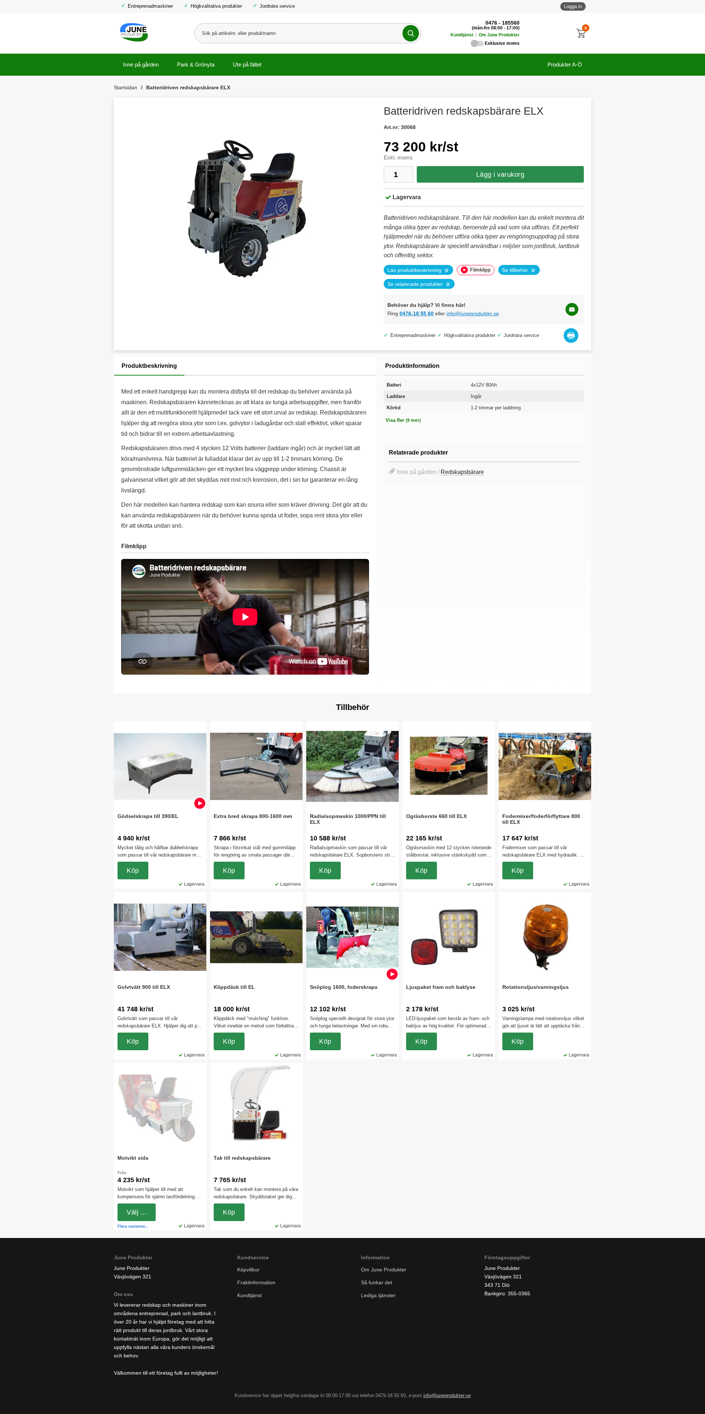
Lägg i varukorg (500, 174)
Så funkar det (376, 1282)
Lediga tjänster (378, 1295)
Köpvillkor (248, 1270)
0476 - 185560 (502, 23)
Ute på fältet (247, 64)
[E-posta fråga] (571, 309)
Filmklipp (480, 270)
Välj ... (137, 1212)
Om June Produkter (499, 35)
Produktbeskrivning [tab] (149, 366)
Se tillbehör (515, 270)
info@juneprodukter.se (472, 313)
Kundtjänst (462, 35)
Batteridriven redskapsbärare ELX (188, 87)
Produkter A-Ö (564, 64)
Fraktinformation (256, 1282)
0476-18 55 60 (417, 313)
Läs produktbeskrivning (414, 270)
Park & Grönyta (195, 64)
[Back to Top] (661, 1397)
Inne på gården (141, 64)
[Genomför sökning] (410, 33)
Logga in (573, 6)
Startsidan (125, 87)
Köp (133, 870)
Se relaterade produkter (415, 284)
